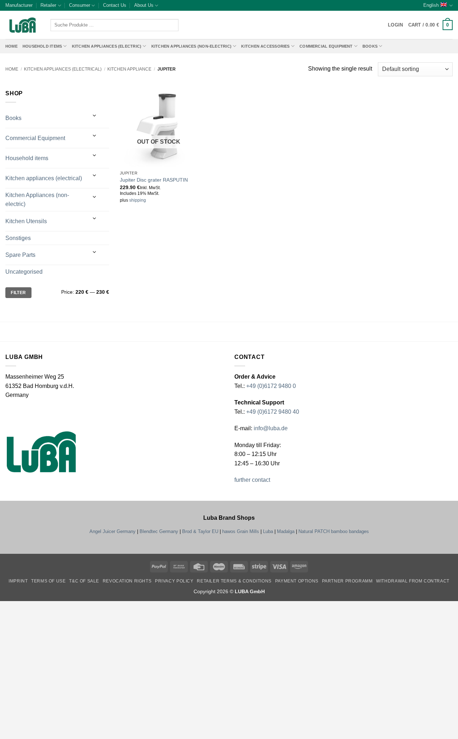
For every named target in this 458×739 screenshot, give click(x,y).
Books (369, 46)
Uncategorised (24, 272)
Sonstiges (18, 238)
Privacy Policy (174, 581)
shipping (137, 200)
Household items (26, 158)
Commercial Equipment (325, 46)
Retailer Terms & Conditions (234, 581)
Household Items (42, 46)
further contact (252, 480)
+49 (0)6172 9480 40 (272, 412)
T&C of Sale (84, 581)
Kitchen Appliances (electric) (107, 46)
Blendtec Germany (159, 531)
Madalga (285, 531)
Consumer (79, 5)
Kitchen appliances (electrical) (63, 69)
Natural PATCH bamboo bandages (333, 531)
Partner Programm (347, 581)
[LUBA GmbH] (22, 25)
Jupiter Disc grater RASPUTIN (154, 180)
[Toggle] (95, 116)
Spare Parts (20, 255)
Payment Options (296, 581)
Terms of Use (48, 581)
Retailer (48, 5)
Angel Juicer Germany (112, 531)
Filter (18, 292)
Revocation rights (127, 581)
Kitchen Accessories (265, 46)
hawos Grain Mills (240, 531)
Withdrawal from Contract (412, 581)
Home (11, 46)
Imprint (18, 581)
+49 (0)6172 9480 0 (271, 386)
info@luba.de (270, 428)
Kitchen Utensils (26, 221)
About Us (144, 5)
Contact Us (114, 5)
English (431, 5)
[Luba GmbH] (41, 452)
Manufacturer (19, 5)
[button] (430, 25)
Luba (268, 531)
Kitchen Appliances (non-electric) (191, 46)
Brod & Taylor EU (200, 531)
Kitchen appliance (129, 69)
